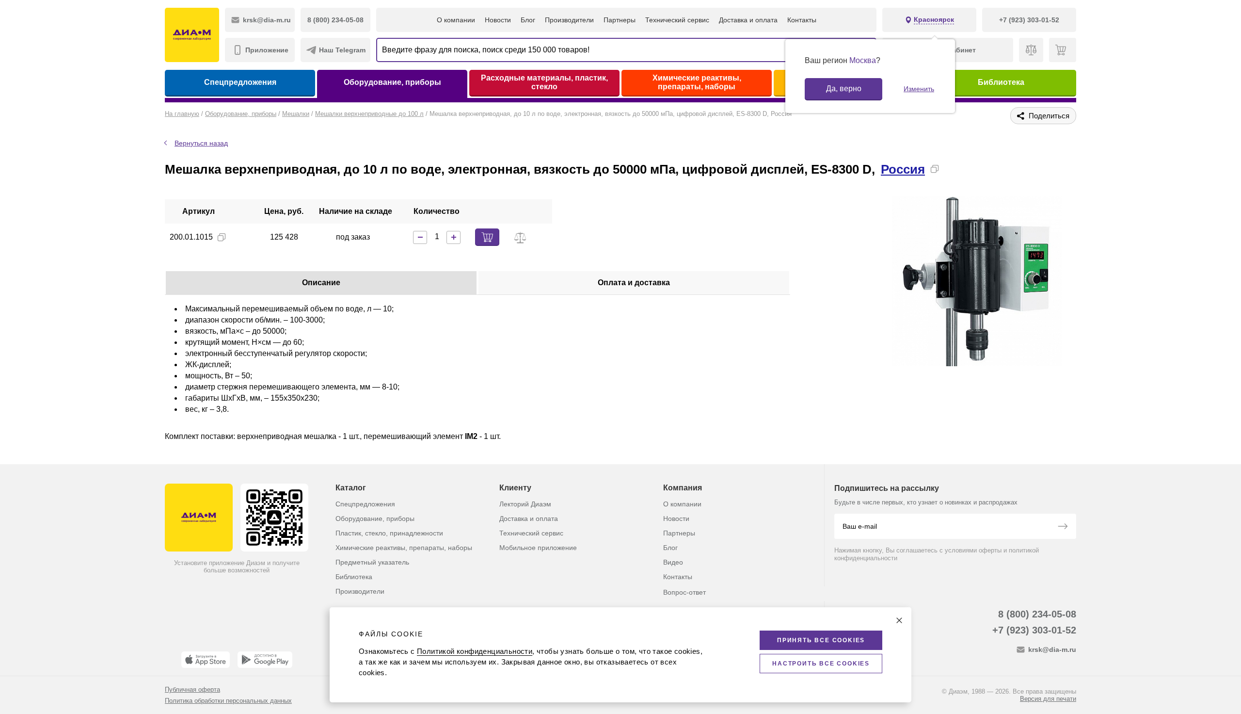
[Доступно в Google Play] (265, 659)
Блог (528, 20)
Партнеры (620, 20)
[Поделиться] (950, 169)
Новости (498, 20)
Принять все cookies (821, 640)
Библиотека (1001, 82)
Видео (673, 562)
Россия (903, 169)
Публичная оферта (192, 689)
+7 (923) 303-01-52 (1034, 630)
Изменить (919, 89)
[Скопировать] (934, 169)
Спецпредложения (240, 82)
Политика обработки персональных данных (228, 700)
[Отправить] (1062, 527)
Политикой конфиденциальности (474, 651)
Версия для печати (1048, 698)
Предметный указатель (372, 562)
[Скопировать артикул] (221, 237)
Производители (569, 20)
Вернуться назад (201, 143)
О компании (456, 20)
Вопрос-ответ (684, 592)
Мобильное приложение (538, 548)
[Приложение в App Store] (205, 659)
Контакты (801, 20)
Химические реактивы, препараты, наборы (696, 82)
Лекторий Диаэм (525, 504)
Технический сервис (677, 20)
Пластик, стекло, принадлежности (389, 533)
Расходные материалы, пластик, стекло (544, 82)
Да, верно (843, 88)
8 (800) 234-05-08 (1037, 614)
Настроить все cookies (821, 663)
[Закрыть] (899, 620)
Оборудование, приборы (392, 82)
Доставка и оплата (748, 20)
